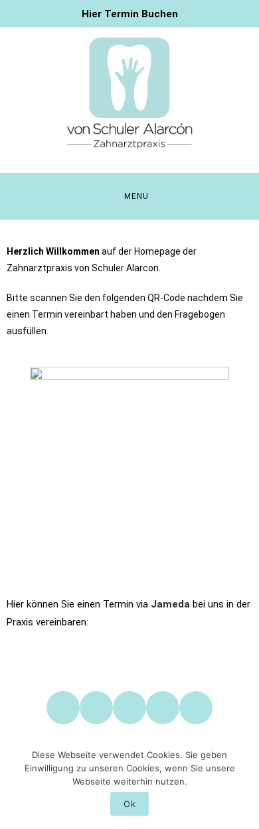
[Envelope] (196, 707)
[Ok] (242, 784)
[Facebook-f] (63, 707)
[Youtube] (96, 707)
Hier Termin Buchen (130, 14)
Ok (129, 803)
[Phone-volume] (162, 707)
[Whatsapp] (129, 707)
